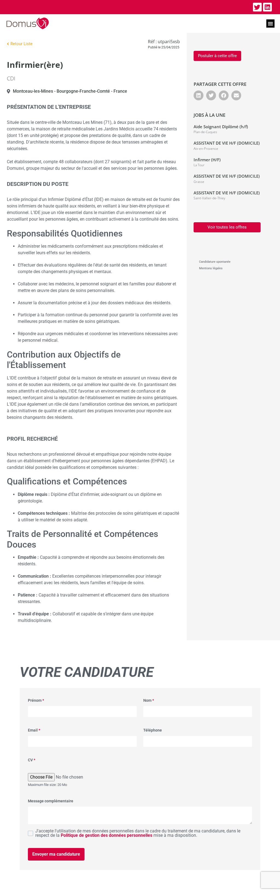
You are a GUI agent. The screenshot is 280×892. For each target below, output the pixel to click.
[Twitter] (257, 7)
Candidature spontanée (215, 262)
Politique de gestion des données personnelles (106, 835)
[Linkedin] (267, 7)
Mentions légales (211, 268)
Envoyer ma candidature (56, 854)
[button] (270, 23)
